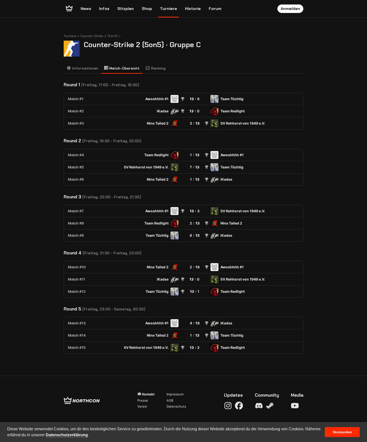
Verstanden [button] (342, 432)
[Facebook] (238, 405)
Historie (193, 8)
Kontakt (148, 394)
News (86, 8)
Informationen (84, 68)
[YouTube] (294, 405)
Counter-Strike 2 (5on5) (99, 36)
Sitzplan (125, 8)
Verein (142, 406)
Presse (142, 400)
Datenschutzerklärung (67, 435)
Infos (104, 8)
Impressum (175, 394)
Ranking (158, 68)
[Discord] (258, 405)
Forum (215, 8)
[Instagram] (227, 405)
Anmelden (290, 8)
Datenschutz (176, 406)
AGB (170, 400)
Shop (147, 8)
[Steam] (269, 405)
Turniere (168, 8)
